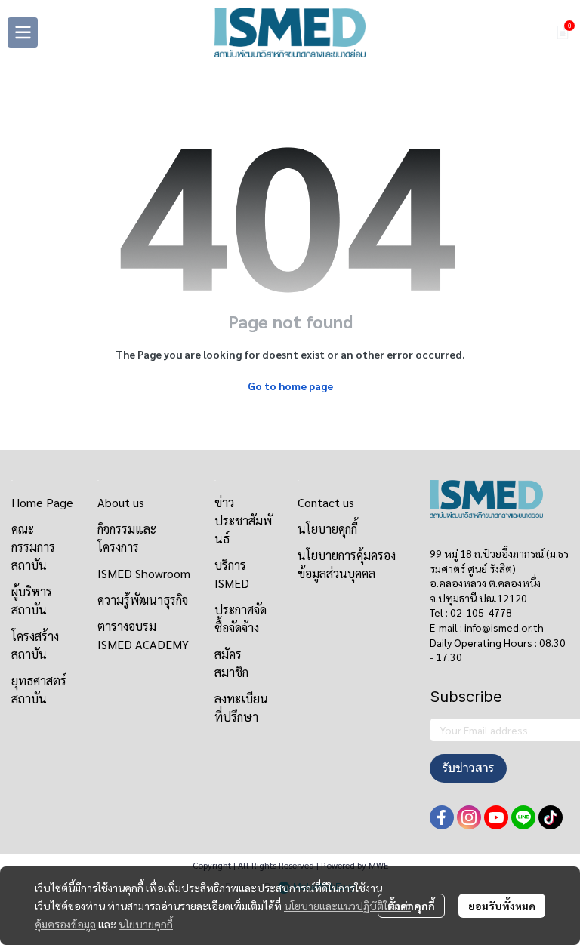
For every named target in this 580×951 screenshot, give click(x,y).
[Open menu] (23, 32)
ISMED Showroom (143, 573)
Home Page (42, 502)
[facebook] (442, 817)
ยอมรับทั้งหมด (501, 906)
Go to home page (290, 385)
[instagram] (469, 817)
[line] (523, 817)
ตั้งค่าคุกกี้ (411, 906)
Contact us (326, 502)
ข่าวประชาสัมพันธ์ (243, 520)
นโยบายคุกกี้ (146, 924)
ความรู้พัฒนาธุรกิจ (142, 600)
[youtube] (496, 817)
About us (120, 502)
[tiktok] (550, 817)
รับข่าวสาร (468, 768)
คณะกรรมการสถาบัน (33, 547)
